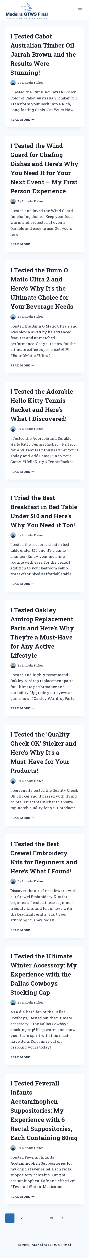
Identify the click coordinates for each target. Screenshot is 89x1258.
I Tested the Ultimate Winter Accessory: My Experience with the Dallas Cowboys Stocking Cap (43, 974)
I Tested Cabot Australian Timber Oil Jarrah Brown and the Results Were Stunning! (43, 54)
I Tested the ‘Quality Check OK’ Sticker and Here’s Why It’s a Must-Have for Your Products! (43, 752)
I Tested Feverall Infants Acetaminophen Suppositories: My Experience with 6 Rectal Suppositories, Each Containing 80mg (44, 1110)
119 (50, 1217)
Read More (22, 119)
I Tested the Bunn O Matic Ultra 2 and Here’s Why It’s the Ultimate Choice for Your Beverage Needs (41, 288)
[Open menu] (80, 9)
